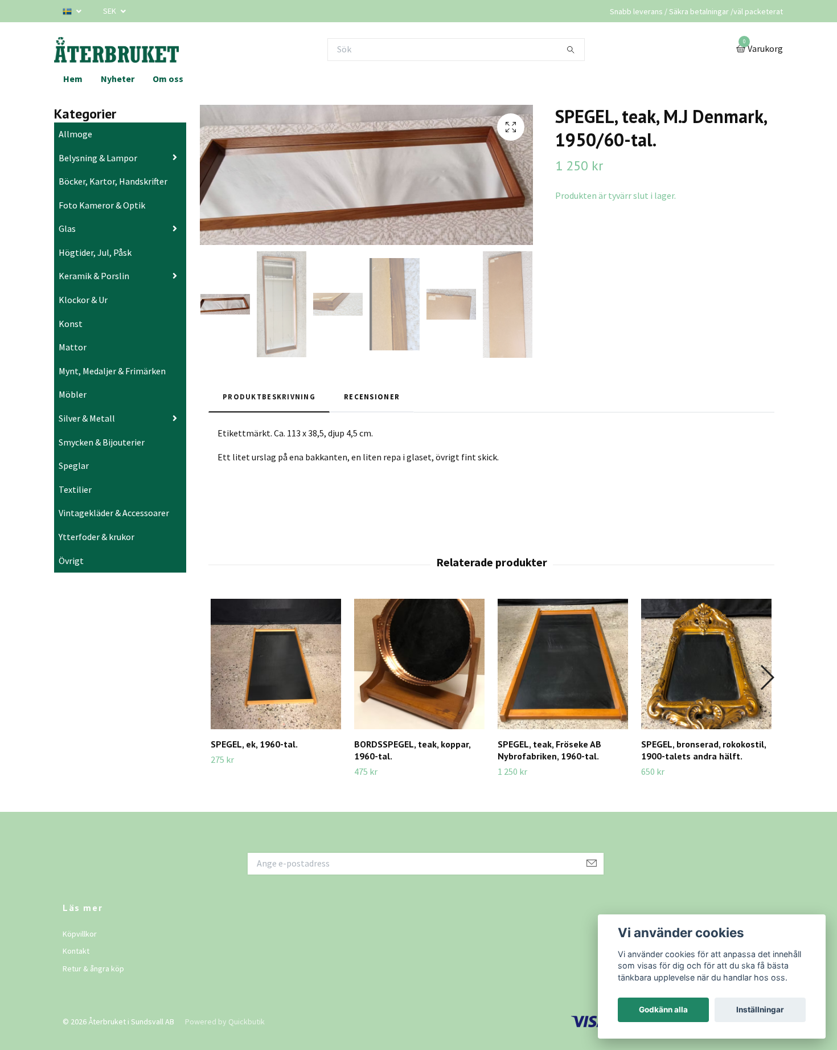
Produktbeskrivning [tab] (269, 396)
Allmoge (75, 134)
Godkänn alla (663, 1009)
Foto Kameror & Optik (102, 205)
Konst (71, 323)
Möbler (73, 394)
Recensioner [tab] (372, 396)
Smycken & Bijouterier (102, 442)
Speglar (74, 465)
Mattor (73, 347)
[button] (766, 677)
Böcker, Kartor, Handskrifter (113, 181)
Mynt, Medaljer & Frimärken (112, 371)
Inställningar (760, 1009)
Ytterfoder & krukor (96, 536)
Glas (67, 228)
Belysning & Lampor (98, 158)
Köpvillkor (80, 934)
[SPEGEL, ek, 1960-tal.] (276, 664)
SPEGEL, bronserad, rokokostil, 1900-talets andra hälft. (703, 750)
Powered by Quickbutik (225, 1021)
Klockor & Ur (83, 299)
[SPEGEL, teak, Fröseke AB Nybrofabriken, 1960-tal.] (563, 664)
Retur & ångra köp (93, 968)
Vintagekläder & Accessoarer (114, 512)
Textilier (75, 489)
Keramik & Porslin (94, 275)
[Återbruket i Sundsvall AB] (116, 49)
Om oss (168, 78)
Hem (73, 78)
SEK (110, 11)
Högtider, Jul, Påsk (95, 252)
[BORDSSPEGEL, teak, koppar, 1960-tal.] (419, 664)
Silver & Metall (87, 418)
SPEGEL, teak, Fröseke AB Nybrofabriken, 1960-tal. (549, 750)
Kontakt (76, 951)
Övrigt (71, 560)
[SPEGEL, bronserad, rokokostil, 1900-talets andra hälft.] (706, 664)
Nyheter (117, 78)
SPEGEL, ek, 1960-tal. (254, 744)
